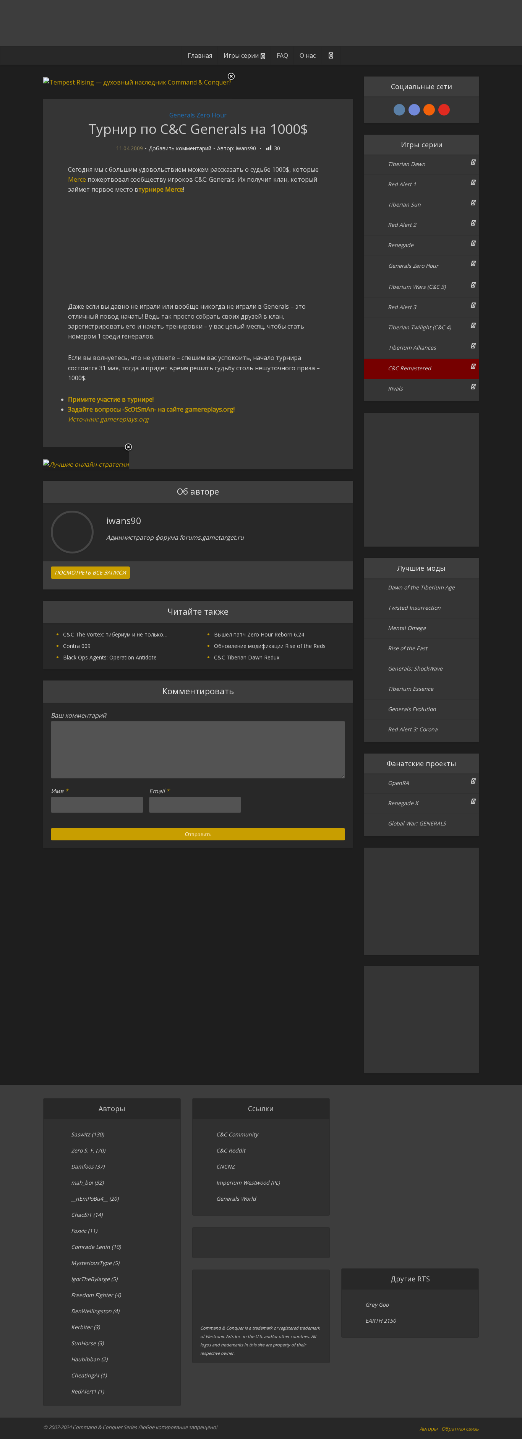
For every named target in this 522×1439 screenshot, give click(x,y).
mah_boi (82, 1182)
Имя (59, 791)
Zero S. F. (82, 1150)
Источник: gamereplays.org (108, 419)
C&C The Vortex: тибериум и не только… (115, 634)
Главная (200, 55)
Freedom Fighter (92, 1295)
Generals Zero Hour (198, 115)
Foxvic (78, 1230)
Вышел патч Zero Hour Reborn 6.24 (259, 634)
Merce (77, 179)
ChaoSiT (81, 1214)
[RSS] (429, 110)
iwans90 (246, 148)
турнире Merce (160, 189)
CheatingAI (85, 1375)
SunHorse (83, 1343)
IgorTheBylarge (90, 1279)
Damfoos (82, 1166)
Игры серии (241, 55)
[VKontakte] (399, 110)
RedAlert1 (83, 1391)
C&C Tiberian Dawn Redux (246, 657)
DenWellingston (91, 1311)
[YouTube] (444, 110)
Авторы (429, 1428)
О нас (308, 55)
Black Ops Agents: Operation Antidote (110, 657)
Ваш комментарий (78, 715)
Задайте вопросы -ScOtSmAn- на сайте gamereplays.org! (151, 409)
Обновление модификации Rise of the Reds (270, 646)
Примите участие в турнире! (111, 399)
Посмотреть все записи (90, 572)
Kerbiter (81, 1327)
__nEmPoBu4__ (89, 1198)
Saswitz (80, 1134)
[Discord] (414, 110)
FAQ (282, 55)
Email (159, 791)
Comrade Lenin (90, 1246)
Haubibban (85, 1359)
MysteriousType (91, 1262)
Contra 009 (77, 646)
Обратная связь (460, 1428)
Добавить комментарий (180, 148)
